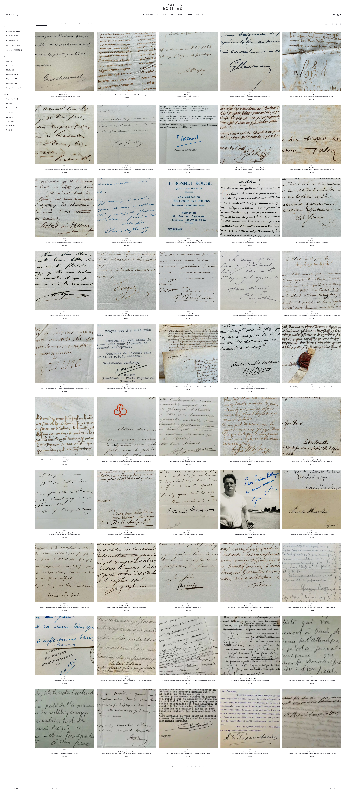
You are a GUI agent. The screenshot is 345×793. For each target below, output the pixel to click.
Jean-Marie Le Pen (250, 533)
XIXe (10, 122)
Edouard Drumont (188, 533)
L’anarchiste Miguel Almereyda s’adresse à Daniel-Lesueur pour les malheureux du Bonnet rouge (188, 242)
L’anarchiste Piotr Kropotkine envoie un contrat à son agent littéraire (250, 315)
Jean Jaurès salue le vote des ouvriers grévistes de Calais (64, 753)
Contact (199, 14)
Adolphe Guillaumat (64, 95)
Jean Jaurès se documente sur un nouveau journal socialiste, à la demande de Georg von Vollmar (311, 680)
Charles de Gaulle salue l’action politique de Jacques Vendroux (126, 242)
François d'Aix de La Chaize (126, 533)
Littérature (11, 75)
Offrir (189, 14)
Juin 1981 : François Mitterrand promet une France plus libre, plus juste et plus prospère (188, 169)
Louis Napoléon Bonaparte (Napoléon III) (64, 533)
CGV (47, 789)
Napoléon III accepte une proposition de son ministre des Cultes (64, 534)
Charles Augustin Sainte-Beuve (126, 752)
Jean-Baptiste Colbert (250, 387)
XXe (9, 126)
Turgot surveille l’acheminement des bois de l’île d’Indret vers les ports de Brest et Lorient (126, 315)
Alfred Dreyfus (188, 95)
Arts (9, 62)
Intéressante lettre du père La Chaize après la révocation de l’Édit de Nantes (126, 534)
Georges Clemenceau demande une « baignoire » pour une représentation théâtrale (250, 96)
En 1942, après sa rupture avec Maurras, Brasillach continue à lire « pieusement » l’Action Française (64, 607)
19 (195, 766)
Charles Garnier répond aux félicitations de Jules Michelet (64, 315)
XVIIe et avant (11, 108)
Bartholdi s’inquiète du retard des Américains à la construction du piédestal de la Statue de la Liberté (126, 461)
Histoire (10, 70)
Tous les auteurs (176, 14)
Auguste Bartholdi (126, 460)
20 (199, 766)
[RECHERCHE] (4, 14)
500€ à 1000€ (12, 41)
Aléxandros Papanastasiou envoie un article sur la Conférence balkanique (250, 753)
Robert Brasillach (64, 606)
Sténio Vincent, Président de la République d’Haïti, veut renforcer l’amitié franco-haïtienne (188, 753)
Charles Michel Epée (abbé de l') (312, 460)
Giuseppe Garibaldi (188, 314)
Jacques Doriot (126, 387)
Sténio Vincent (188, 752)
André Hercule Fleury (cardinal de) (126, 679)
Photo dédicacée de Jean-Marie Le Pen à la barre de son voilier (250, 534)
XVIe (9, 103)
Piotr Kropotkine (250, 314)
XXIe (9, 130)
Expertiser (40, 789)
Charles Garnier (64, 314)
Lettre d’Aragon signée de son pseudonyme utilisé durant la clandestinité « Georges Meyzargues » (312, 607)
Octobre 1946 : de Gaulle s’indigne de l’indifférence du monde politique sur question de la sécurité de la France (126, 169)
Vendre (32, 789)
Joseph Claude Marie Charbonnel (312, 314)
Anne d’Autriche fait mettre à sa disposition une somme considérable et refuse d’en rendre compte (65, 388)
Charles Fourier (312, 241)
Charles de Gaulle (126, 168)
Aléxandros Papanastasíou (250, 752)
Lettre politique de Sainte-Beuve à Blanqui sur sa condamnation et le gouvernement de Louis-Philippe (126, 753)
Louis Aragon (312, 606)
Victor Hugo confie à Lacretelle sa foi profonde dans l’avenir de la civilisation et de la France (64, 169)
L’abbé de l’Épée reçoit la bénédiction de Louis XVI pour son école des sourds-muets (311, 461)
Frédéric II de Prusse (250, 606)
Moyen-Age (11, 99)
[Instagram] (334, 788)
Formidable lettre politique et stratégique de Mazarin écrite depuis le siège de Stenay (250, 461)
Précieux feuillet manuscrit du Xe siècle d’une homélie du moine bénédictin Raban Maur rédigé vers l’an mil (126, 95)
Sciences (10, 84)
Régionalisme (11, 79)
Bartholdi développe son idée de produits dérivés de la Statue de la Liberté (188, 461)
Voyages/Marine (12, 88)
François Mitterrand (188, 168)
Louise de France (312, 752)
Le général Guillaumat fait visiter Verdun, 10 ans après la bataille (64, 96)
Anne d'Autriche (64, 387)
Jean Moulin (64, 679)
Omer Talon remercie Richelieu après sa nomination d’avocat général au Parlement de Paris (312, 169)
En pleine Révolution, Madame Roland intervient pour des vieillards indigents (64, 242)
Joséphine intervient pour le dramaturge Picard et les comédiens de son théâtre (126, 607)
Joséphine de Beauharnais (126, 606)
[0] (332, 14)
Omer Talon (312, 168)
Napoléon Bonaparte (188, 606)
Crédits (339, 789)
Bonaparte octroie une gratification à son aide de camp (188, 607)
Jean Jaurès (312, 679)
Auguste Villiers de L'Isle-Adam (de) (250, 679)
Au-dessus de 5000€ (14, 50)
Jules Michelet (188, 679)
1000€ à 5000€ (13, 45)
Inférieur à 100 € (13, 31)
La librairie (24, 789)
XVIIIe (10, 117)
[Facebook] (330, 788)
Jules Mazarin (250, 460)
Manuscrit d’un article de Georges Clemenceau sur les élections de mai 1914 (250, 242)
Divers (10, 66)
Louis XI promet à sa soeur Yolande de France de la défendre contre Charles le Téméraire (311, 96)
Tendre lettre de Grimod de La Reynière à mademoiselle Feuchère (250, 169)
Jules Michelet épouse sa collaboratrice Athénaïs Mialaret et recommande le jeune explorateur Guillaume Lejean (188, 680)
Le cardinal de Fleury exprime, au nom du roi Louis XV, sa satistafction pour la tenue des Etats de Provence (126, 680)
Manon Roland (64, 241)
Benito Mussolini (312, 533)
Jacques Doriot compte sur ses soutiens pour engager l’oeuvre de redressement (126, 388)
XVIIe (9, 113)
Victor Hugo (64, 168)
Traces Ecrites (148, 14)
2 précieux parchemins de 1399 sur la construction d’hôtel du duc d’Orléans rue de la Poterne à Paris (188, 387)
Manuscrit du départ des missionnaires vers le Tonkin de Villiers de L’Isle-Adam (250, 680)
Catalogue (161, 14)
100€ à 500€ (12, 36)
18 (191, 766)
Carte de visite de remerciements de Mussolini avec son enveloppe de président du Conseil (312, 534)
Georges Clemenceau (250, 95)
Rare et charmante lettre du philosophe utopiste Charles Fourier (312, 242)
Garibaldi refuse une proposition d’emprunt (188, 315)
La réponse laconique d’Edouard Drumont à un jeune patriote (188, 534)
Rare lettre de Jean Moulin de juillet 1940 (64, 680)
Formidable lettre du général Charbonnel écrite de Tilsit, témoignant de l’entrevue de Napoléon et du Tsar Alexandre (312, 315)
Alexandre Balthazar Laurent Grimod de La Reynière (250, 168)
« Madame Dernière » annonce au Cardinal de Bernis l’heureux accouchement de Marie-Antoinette (312, 753)
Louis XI (312, 95)
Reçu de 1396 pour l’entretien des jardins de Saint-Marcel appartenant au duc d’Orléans (311, 387)
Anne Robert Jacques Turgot (126, 314)
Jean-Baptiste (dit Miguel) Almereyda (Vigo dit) (188, 241)
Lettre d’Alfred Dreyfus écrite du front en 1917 (188, 96)
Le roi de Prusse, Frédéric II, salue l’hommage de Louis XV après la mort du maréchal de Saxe (250, 607)
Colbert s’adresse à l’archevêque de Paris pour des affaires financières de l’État (250, 388)
